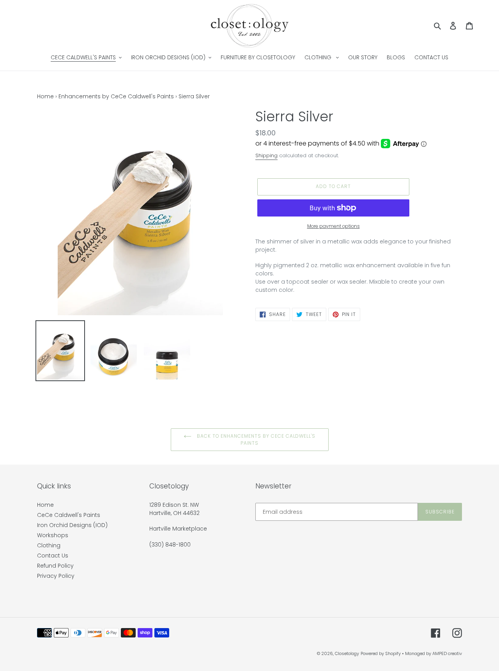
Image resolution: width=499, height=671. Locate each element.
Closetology (347, 653)
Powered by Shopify (381, 653)
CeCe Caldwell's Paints (68, 515)
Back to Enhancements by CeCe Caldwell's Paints (255, 439)
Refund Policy (55, 566)
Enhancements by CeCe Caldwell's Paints (116, 96)
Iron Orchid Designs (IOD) (72, 525)
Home (45, 96)
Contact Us (52, 555)
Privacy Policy (55, 576)
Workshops (52, 535)
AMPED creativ (447, 653)
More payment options (333, 226)
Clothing (48, 545)
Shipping (266, 155)
